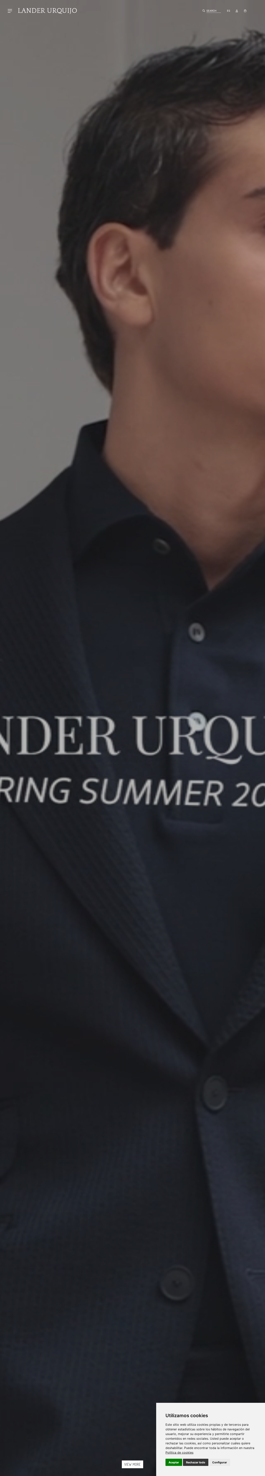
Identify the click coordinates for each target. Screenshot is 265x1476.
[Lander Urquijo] (46, 10)
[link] (179, 1452)
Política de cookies (179, 1452)
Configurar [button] (219, 1462)
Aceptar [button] (174, 1462)
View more (132, 1464)
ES (228, 10)
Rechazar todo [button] (195, 1462)
